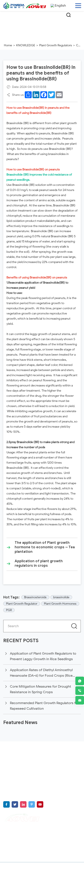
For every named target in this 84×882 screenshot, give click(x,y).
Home (8, 45)
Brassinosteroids (35, 597)
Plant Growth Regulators (55, 45)
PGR (9, 610)
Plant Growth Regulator (21, 604)
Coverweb (48, 877)
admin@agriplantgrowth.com (46, 788)
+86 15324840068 (55, 795)
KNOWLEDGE (25, 45)
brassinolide (61, 597)
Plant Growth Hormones (60, 604)
